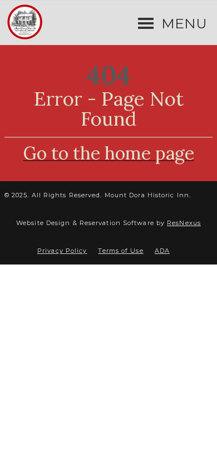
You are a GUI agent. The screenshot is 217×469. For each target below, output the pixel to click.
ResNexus (184, 223)
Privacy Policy (62, 251)
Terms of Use (120, 251)
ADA (162, 251)
